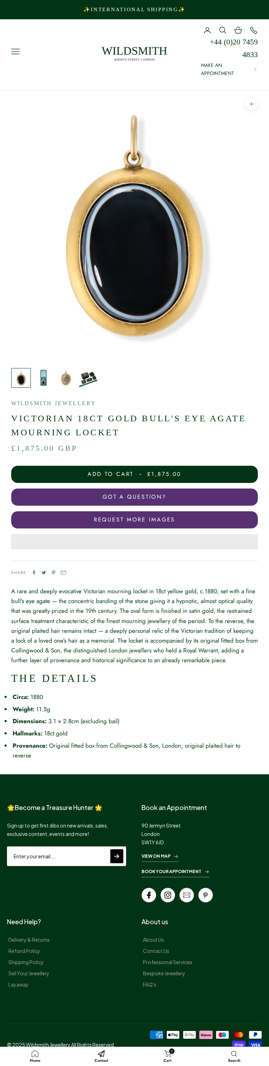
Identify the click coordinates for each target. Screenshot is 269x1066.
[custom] (167, 895)
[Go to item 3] (66, 378)
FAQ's (149, 984)
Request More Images (134, 519)
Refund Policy (24, 951)
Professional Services (167, 962)
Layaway (18, 984)
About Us (153, 939)
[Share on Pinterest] (53, 572)
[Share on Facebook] (34, 572)
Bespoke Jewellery (164, 973)
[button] (134, 541)
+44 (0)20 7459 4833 (234, 48)
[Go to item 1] (21, 378)
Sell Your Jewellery (28, 973)
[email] (186, 895)
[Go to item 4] (88, 378)
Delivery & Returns (29, 939)
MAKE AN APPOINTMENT (217, 69)
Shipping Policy (26, 962)
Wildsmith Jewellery (53, 403)
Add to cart (135, 474)
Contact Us (156, 951)
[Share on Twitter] (44, 572)
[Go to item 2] (43, 378)
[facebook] (149, 895)
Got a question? (134, 497)
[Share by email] (63, 572)
